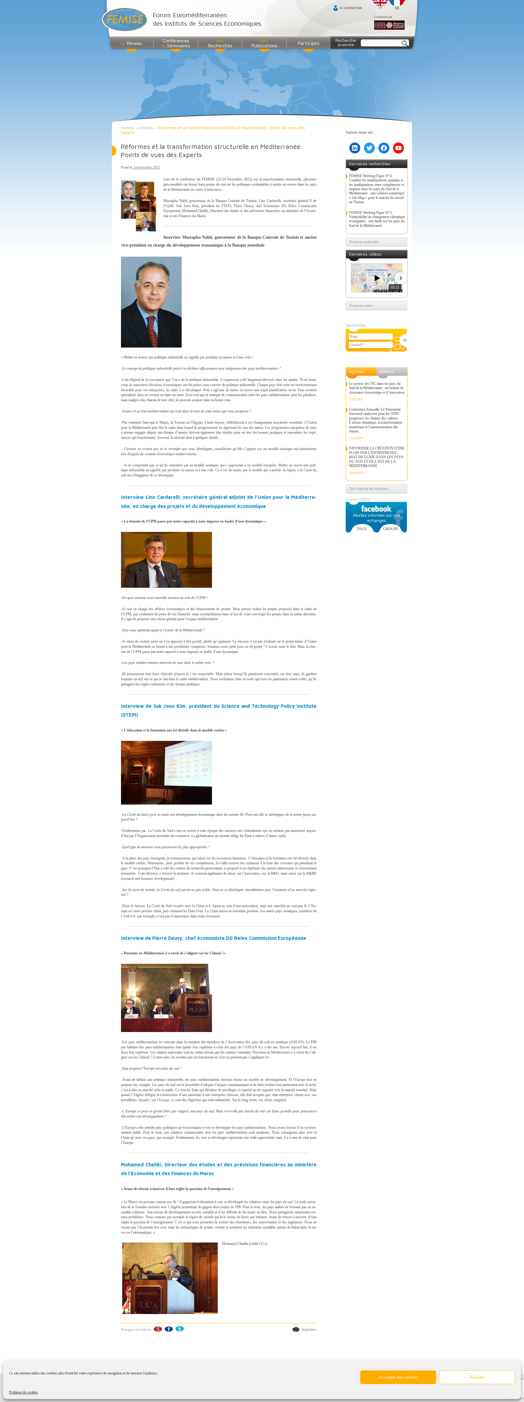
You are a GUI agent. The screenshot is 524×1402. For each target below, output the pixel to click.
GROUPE (390, 529)
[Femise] (183, 20)
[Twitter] (179, 1329)
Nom (353, 337)
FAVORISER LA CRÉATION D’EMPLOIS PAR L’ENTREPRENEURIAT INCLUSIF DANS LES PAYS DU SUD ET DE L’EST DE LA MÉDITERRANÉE (377, 457)
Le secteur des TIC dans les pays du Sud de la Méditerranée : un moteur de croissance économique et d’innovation (377, 388)
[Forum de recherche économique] (389, 25)
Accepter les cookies (398, 1377)
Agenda (356, 371)
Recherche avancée (345, 42)
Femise (127, 127)
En (380, 7)
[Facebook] (168, 1329)
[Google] (157, 1329)
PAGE (362, 529)
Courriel (357, 345)
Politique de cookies (23, 1392)
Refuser (477, 1377)
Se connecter (350, 8)
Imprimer (309, 1329)
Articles (146, 127)
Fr (397, 7)
